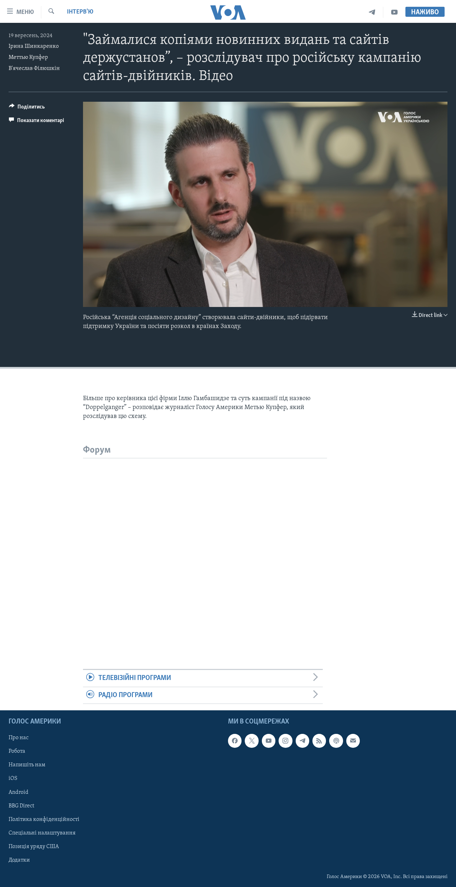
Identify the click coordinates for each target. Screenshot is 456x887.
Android (18, 792)
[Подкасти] (336, 740)
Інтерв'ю (80, 12)
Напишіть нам (27, 765)
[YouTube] (394, 12)
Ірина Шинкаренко (34, 46)
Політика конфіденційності (44, 819)
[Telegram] (372, 12)
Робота (17, 751)
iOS (13, 778)
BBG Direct (21, 806)
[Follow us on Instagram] (285, 740)
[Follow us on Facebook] (235, 740)
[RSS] (319, 740)
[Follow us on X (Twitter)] (251, 740)
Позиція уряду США (34, 847)
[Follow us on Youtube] (268, 740)
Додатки (19, 860)
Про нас (18, 738)
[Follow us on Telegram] (302, 740)
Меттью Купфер (28, 57)
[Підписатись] (353, 740)
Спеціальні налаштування (42, 833)
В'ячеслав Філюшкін (34, 68)
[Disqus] (205, 547)
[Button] (27, 108)
